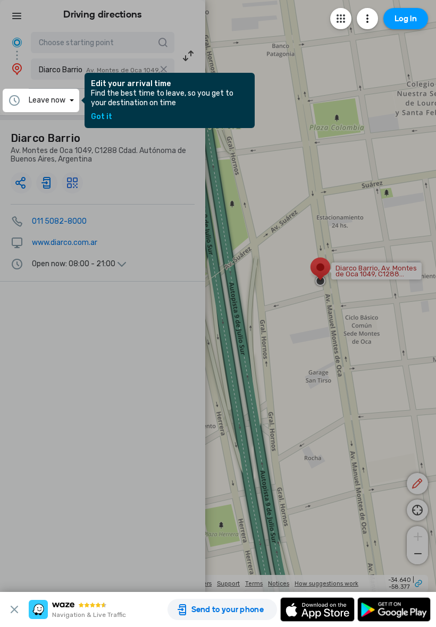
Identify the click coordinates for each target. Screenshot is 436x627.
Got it (101, 117)
